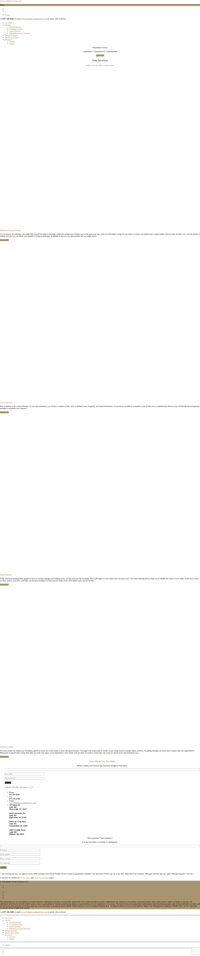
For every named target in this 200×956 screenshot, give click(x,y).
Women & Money (11, 35)
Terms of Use (9, 894)
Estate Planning (15, 31)
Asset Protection (15, 27)
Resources (8, 39)
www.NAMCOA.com (38, 908)
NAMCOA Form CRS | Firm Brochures (19, 898)
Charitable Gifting (15, 29)
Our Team (8, 23)
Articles (12, 42)
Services (8, 25)
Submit (8, 782)
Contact (7, 15)
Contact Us (100, 55)
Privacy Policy (25, 878)
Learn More (4, 240)
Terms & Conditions (41, 878)
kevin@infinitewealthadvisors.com (34, 19)
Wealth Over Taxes (12, 37)
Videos (11, 44)
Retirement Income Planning (19, 33)
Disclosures (9, 896)
